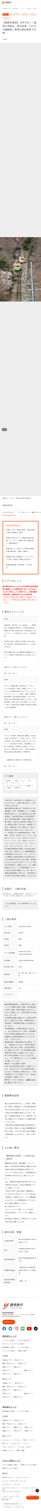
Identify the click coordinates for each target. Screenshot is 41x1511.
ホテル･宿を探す (24, 1340)
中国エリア (6, 1370)
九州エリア (6, 1374)
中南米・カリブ (7, 1450)
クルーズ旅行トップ (11, 1460)
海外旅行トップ (9, 1407)
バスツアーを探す (8, 1340)
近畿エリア (17, 1367)
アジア (31, 1440)
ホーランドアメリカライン (11, 1491)
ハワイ (25, 1443)
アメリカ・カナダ (24, 1447)
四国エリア (28, 1370)
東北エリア (19, 1360)
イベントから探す (8, 1351)
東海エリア (6, 1367)
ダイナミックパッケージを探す (13, 1344)
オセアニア (16, 1443)
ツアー (23, 8)
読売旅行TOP (7, 8)
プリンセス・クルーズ (28, 1488)
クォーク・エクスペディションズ (13, 1481)
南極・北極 (20, 1450)
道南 (34, 8)
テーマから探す (23, 1347)
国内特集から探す (8, 1347)
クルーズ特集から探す (10, 1465)
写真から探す (22, 1351)
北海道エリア (7, 1360)
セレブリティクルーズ (10, 1488)
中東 (24, 1440)
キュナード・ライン (22, 1477)
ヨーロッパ (6, 1440)
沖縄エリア (17, 1374)
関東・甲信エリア (8, 1363)
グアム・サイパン (8, 1447)
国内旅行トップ (9, 1336)
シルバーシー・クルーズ (10, 1484)
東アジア (5, 1443)
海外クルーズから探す (28, 1465)
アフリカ (16, 1440)
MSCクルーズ (7, 1477)
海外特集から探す (8, 1411)
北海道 (29, 8)
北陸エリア (22, 1363)
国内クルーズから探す (10, 1468)
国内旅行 (15, 8)
